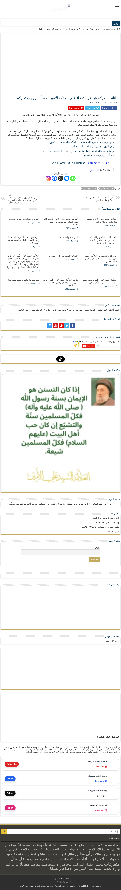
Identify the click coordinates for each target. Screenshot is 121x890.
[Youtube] (55, 325)
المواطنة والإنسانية (69, 237)
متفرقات (105, 29)
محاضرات (63, 864)
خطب (33, 849)
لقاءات (85, 859)
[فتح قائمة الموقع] (117, 8)
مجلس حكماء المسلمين (87, 864)
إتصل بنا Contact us (29, 846)
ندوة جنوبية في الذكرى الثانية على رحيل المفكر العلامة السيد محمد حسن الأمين (22, 240)
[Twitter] (66, 325)
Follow (10, 779)
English (80, 845)
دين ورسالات (102, 854)
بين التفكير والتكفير (51, 849)
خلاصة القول (20, 849)
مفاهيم (35, 864)
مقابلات (22, 864)
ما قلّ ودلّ (20, 858)
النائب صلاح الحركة (89, 188)
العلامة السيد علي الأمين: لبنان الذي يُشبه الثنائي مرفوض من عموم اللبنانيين (60, 222)
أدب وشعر (67, 845)
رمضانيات (52, 854)
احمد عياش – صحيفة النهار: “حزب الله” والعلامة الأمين (98, 197)
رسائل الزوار (67, 854)
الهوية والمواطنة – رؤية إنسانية (24, 219)
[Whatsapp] (73, 178)
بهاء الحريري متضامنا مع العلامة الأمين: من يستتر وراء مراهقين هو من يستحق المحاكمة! (22, 199)
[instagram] (49, 325)
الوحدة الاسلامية (100, 849)
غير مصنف (24, 854)
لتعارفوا (97, 859)
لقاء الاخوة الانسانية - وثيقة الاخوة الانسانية (54, 859)
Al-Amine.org (63, 878)
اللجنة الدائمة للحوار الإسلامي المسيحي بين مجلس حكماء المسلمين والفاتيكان (102, 240)
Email (97, 547)
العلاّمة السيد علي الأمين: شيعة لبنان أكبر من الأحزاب (102, 220)
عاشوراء (39, 854)
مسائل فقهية (48, 864)
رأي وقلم (84, 853)
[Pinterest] (61, 325)
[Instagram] (48, 178)
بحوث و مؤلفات (76, 849)
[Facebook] (54, 178)
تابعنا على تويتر (112, 636)
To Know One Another (103, 845)
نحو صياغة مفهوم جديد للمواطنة (23, 279)
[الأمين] (60, 7)
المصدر (95, 170)
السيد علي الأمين (107, 188)
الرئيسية (114, 29)
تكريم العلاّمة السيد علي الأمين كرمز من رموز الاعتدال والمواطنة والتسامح (60, 282)
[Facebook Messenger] (66, 178)
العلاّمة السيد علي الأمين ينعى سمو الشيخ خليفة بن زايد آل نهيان (100, 281)
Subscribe (12, 764)
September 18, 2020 (98, 162)
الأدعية (16, 845)
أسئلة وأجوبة (47, 845)
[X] (60, 178)
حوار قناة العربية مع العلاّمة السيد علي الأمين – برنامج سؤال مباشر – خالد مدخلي (100, 258)
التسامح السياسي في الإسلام (63, 255)
